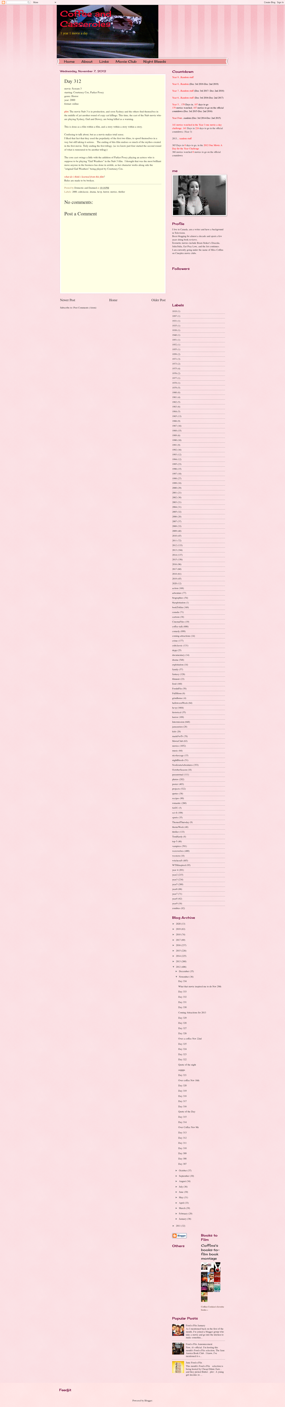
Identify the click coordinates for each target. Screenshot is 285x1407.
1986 (174, 421)
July (181, 1186)
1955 (174, 349)
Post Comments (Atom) (84, 307)
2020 (174, 583)
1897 (174, 316)
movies (113, 191)
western (176, 855)
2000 (74, 191)
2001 (174, 492)
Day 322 (182, 1059)
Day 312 (182, 1137)
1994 (174, 459)
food (174, 683)
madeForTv (177, 736)
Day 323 (182, 1054)
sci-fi (174, 812)
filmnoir (176, 678)
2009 (174, 530)
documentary (178, 655)
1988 (174, 430)
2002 (174, 497)
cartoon (175, 616)
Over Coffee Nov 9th (188, 1127)
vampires (176, 846)
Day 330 (182, 1007)
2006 (174, 516)
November (184, 976)
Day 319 (182, 1090)
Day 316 (182, 1106)
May (181, 1197)
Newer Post (67, 300)
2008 (174, 526)
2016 (174, 564)
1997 (174, 473)
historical (176, 712)
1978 (174, 382)
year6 (174, 889)
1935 (174, 325)
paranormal (177, 774)
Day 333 (182, 991)
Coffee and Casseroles (85, 19)
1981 (174, 397)
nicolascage (178, 755)
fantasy (175, 674)
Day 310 (182, 1148)
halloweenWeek (180, 702)
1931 (174, 320)
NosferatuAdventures (182, 764)
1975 (174, 368)
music (175, 750)
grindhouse (177, 698)
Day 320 (182, 1085)
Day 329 (182, 1017)
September (184, 1175)
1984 (174, 411)
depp (174, 650)
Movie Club (126, 61)
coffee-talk (177, 626)
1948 (174, 335)
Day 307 (182, 1163)
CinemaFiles (178, 621)
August (183, 1181)
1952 (174, 344)
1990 (174, 440)
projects (176, 788)
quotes (175, 793)
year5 (174, 884)
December (184, 971)
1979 (174, 387)
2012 (174, 545)
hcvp (99, 191)
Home (69, 61)
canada (175, 612)
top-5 (174, 841)
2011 (174, 540)
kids (174, 731)
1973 (174, 363)
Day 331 (182, 1002)
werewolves (178, 850)
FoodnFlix (177, 688)
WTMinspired (179, 865)
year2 (174, 874)
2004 (174, 507)
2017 (174, 569)
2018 (174, 573)
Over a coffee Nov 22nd (190, 1038)
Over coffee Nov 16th (188, 1080)
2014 (174, 554)
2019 (174, 578)
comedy (176, 631)
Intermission (178, 721)
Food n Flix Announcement (199, 1344)
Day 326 (182, 1033)
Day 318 (182, 1096)
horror (106, 191)
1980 (174, 392)
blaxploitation (178, 602)
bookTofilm (177, 607)
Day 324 (182, 1049)
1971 (174, 358)
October (183, 1170)
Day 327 (182, 1028)
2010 (174, 535)
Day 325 (182, 1043)
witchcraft (177, 860)
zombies (176, 908)
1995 (174, 464)
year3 (174, 879)
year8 (174, 898)
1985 (174, 416)
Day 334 (182, 981)
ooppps (181, 1069)
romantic (176, 803)
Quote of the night (187, 1064)
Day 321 (182, 1075)
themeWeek (178, 827)
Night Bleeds (154, 61)
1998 (174, 478)
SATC (175, 807)
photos (175, 779)
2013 (174, 550)
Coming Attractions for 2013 (192, 1012)
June (181, 1191)
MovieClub (177, 741)
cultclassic (83, 191)
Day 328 (182, 1022)
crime (175, 640)
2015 (174, 559)
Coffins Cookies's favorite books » (212, 1308)
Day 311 (182, 1142)
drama (93, 191)
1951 (174, 339)
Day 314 (182, 1122)
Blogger (148, 1400)
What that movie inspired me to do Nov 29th (199, 986)
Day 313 (182, 1132)
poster (175, 784)
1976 (174, 373)
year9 (174, 903)
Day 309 (182, 1153)
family (175, 669)
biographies (177, 597)
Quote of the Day (186, 1111)
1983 (174, 406)
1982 (174, 402)
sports (175, 817)
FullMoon (177, 693)
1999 (174, 483)
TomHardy (177, 836)
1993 (174, 454)
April (182, 1202)
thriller (121, 191)
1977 (174, 378)
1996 (174, 468)
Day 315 (182, 1116)
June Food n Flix (194, 1362)
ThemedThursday (180, 822)
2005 (174, 511)
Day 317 (182, 1101)
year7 (174, 893)
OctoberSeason (179, 769)
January (183, 1218)
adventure (177, 592)
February (183, 1213)
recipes (175, 798)
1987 (174, 425)
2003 (174, 502)
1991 (174, 444)
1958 (174, 354)
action (175, 588)
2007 (174, 521)
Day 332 (182, 996)
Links (104, 61)
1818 (174, 311)
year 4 (175, 869)
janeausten (177, 726)
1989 (174, 435)
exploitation (177, 664)
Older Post (158, 300)
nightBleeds (178, 760)
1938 (174, 330)
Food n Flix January (195, 1325)
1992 (174, 449)
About (87, 61)
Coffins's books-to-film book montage (210, 1251)
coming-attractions (181, 635)
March (182, 1208)
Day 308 (182, 1158)
